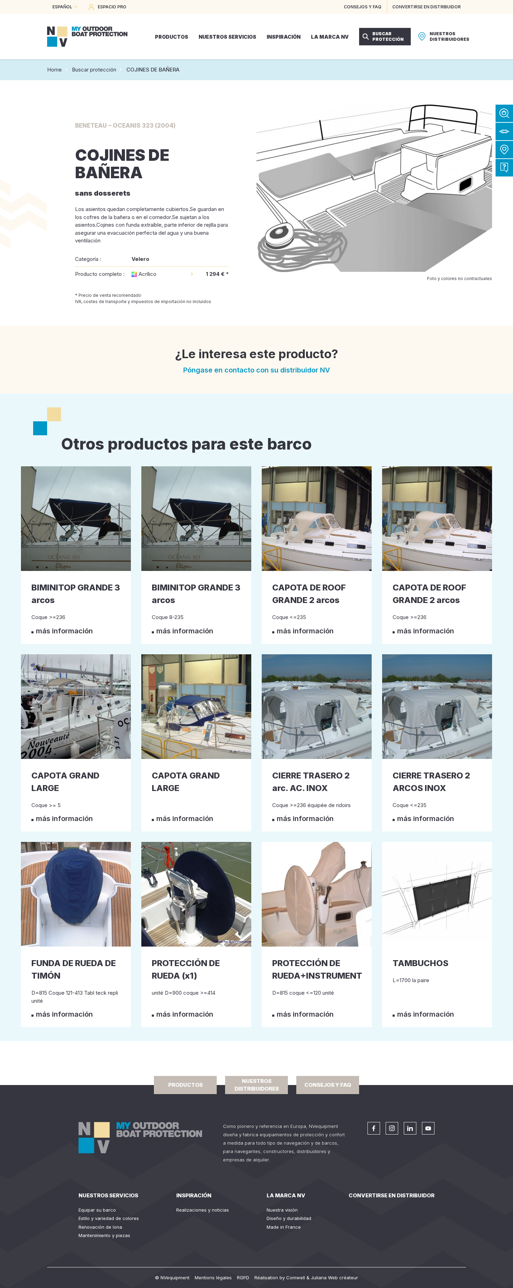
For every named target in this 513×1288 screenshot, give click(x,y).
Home (54, 69)
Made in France (284, 1227)
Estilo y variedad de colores (109, 1218)
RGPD (243, 1277)
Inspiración (193, 1195)
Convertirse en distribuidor (391, 1195)
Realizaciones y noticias (202, 1210)
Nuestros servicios (108, 1195)
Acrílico (147, 274)
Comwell (295, 1277)
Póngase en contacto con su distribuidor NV (256, 370)
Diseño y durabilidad (289, 1218)
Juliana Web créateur (334, 1277)
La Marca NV (286, 1195)
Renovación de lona (100, 1227)
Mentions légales (213, 1277)
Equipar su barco (97, 1210)
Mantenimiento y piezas (104, 1235)
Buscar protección (94, 69)
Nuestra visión (282, 1210)
